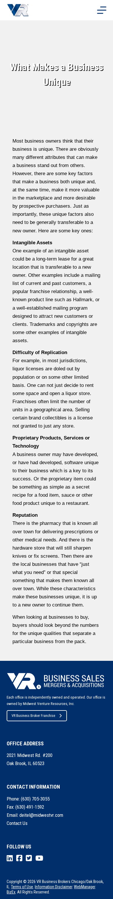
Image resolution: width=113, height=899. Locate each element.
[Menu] (101, 10)
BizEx (11, 892)
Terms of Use (22, 886)
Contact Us (17, 823)
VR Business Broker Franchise (33, 716)
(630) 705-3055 (35, 799)
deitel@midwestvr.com (41, 815)
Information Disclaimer (53, 886)
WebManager (84, 886)
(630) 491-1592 (29, 807)
